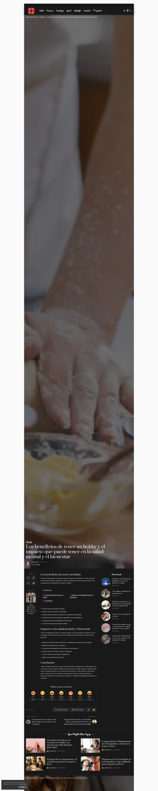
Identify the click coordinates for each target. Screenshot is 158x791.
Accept (22, 787)
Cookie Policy (22, 784)
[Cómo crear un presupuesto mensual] (105, 616)
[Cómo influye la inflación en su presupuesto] (105, 593)
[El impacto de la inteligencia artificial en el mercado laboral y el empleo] (105, 582)
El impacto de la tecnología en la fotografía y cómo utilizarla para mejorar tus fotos (116, 762)
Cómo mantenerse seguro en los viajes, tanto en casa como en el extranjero (31, 608)
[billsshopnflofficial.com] (31, 11)
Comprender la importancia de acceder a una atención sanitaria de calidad (121, 638)
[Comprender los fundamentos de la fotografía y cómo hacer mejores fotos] (90, 745)
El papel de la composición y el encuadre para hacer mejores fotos (62, 762)
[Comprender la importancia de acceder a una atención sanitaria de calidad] (105, 639)
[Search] (130, 11)
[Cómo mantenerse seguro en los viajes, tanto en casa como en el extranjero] (31, 597)
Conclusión (48, 601)
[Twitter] (35, 564)
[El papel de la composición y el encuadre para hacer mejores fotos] (35, 763)
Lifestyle (29, 542)
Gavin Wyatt (35, 562)
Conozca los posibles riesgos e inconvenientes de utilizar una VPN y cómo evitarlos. (121, 627)
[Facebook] (33, 564)
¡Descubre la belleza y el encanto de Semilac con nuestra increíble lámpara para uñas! (59, 744)
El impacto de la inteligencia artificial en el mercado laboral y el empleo (121, 581)
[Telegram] (37, 564)
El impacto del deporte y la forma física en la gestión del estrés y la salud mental (121, 604)
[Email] (39, 564)
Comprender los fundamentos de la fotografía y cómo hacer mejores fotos (116, 744)
